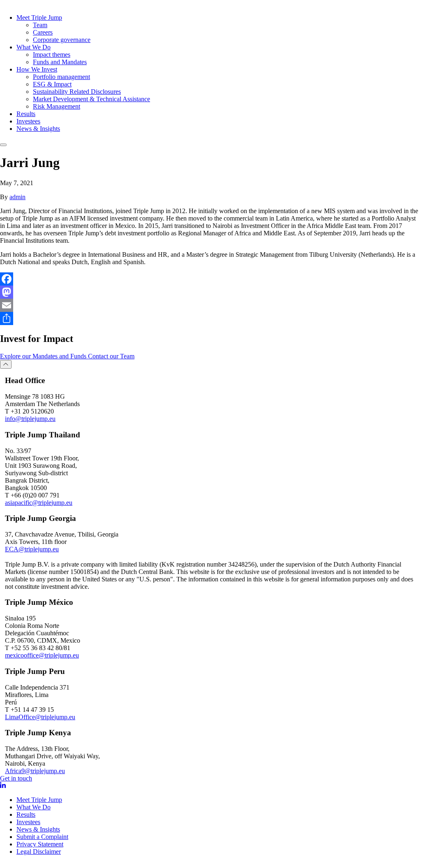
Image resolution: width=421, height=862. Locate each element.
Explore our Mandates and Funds (44, 356)
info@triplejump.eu (30, 418)
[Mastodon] (210, 292)
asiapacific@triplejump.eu (38, 502)
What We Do (33, 47)
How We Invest (36, 69)
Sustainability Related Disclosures (77, 91)
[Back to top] (6, 364)
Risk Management (56, 106)
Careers (43, 32)
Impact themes (51, 54)
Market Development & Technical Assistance (91, 98)
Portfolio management (61, 76)
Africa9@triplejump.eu (35, 770)
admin (17, 196)
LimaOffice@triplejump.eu (40, 716)
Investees (28, 121)
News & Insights (38, 128)
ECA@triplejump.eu (32, 549)
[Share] (210, 318)
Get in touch (16, 778)
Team (40, 24)
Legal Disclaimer (38, 851)
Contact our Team (111, 356)
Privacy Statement (39, 844)
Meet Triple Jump (39, 17)
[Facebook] (210, 279)
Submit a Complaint (42, 836)
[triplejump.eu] (37, 3)
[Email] (210, 305)
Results (25, 113)
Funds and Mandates (60, 61)
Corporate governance (61, 39)
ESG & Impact (52, 84)
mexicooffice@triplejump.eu (42, 655)
